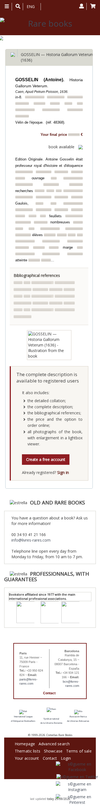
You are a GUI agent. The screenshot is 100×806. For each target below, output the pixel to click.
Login (66, 757)
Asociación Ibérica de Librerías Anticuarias (78, 718)
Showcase (53, 750)
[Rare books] (48, 24)
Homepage (25, 743)
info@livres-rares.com (31, 540)
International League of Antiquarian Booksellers (23, 718)
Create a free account (45, 459)
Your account (27, 757)
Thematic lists (27, 750)
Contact (49, 693)
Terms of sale (79, 750)
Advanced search (54, 743)
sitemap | (44, 795)
